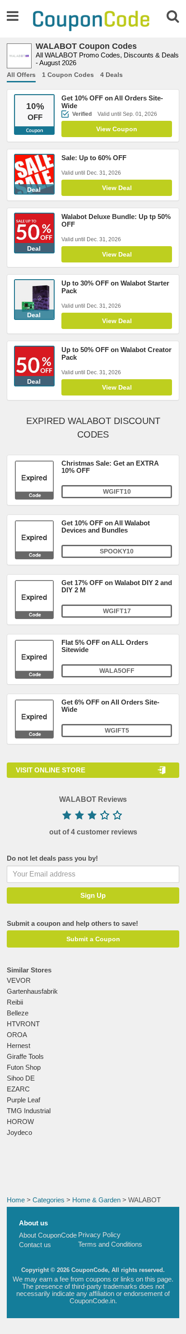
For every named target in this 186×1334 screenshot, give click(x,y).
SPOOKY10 (117, 551)
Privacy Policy (99, 1235)
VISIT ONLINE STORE (50, 770)
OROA (17, 1035)
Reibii (15, 1002)
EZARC (18, 1089)
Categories (49, 1200)
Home (16, 1200)
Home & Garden (96, 1200)
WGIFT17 (117, 611)
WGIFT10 (117, 491)
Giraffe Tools (25, 1056)
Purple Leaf (23, 1100)
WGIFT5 (117, 730)
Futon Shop (24, 1067)
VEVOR (19, 980)
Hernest (18, 1045)
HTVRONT (23, 1024)
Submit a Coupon (93, 939)
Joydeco (19, 1132)
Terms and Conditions (110, 1244)
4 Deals (111, 74)
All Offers (21, 74)
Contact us (35, 1244)
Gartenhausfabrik (32, 991)
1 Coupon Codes (68, 74)
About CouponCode (48, 1235)
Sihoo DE (21, 1078)
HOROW (20, 1121)
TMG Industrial (29, 1111)
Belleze (17, 1013)
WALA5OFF (117, 670)
